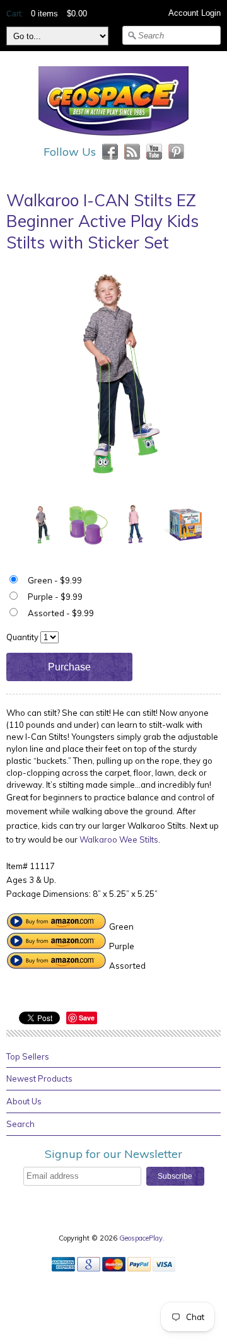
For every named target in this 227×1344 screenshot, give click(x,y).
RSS (132, 152)
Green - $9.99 (55, 580)
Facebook (110, 152)
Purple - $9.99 (55, 597)
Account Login (194, 13)
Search (20, 1124)
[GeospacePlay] (113, 137)
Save (87, 1017)
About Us (24, 1101)
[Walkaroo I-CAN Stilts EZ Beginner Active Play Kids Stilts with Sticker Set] (41, 524)
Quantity (22, 637)
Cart (13, 13)
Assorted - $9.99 (61, 613)
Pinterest (176, 152)
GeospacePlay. (142, 1238)
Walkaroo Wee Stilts (118, 839)
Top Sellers (27, 1056)
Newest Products (39, 1078)
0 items (44, 13)
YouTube (154, 152)
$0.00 (77, 13)
